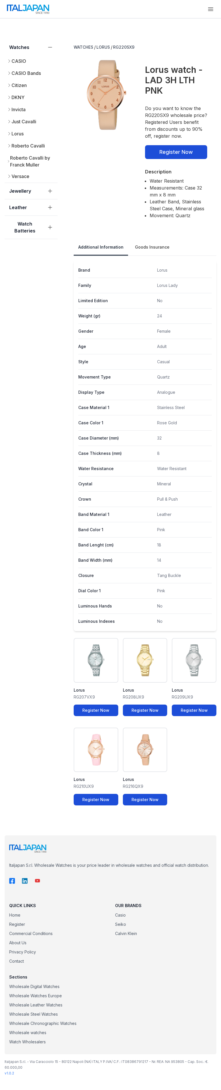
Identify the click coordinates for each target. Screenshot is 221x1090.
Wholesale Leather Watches (35, 1004)
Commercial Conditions (31, 933)
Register (17, 924)
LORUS (103, 47)
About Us (17, 942)
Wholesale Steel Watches (33, 1014)
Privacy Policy (22, 951)
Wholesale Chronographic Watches (43, 1023)
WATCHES (83, 47)
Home (14, 915)
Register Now (176, 152)
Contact (16, 961)
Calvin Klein (126, 933)
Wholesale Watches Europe (35, 995)
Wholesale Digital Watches (34, 986)
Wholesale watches (27, 1032)
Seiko (120, 924)
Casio (120, 915)
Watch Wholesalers (27, 1041)
